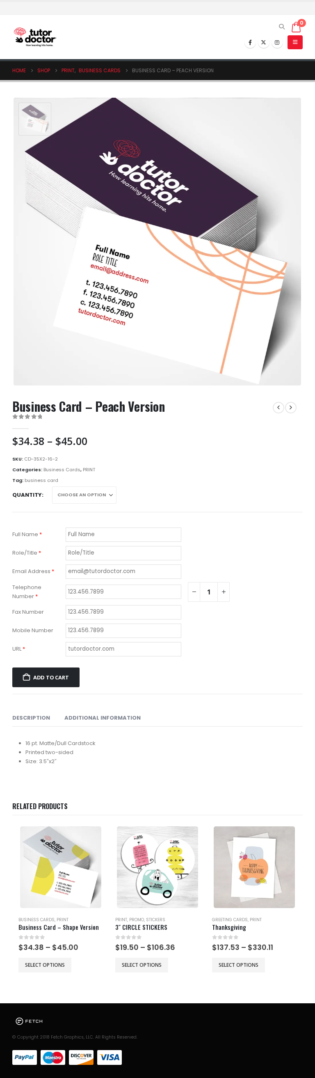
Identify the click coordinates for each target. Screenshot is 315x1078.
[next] (291, 407)
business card (41, 480)
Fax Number (28, 612)
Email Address (33, 571)
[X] (263, 42)
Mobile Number (32, 630)
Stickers (155, 920)
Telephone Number (26, 591)
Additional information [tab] (102, 718)
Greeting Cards (230, 920)
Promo (136, 920)
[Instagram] (277, 42)
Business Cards (61, 469)
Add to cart (51, 677)
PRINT (89, 469)
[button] (281, 26)
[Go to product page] (61, 867)
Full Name (27, 534)
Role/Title (26, 553)
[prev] (278, 407)
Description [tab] (31, 718)
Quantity (27, 495)
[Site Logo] (34, 37)
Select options (45, 964)
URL (18, 649)
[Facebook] (250, 42)
